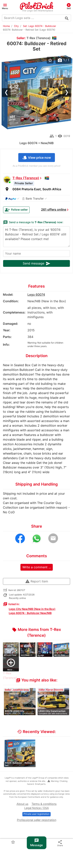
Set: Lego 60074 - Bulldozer (39, 26)
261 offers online (53, 209)
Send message (36, 263)
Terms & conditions (44, 803)
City (16, 26)
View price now (36, 157)
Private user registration (36, 813)
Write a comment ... (36, 567)
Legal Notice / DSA (36, 808)
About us (22, 803)
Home (6, 26)
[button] (5, 6)
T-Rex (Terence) (25, 178)
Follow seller (16, 210)
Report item (36, 581)
